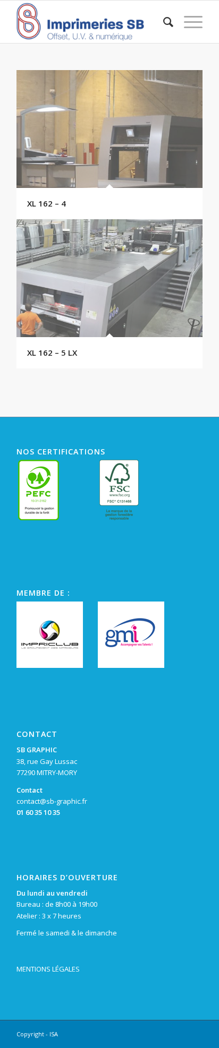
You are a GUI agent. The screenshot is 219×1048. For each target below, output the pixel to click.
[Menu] (188, 22)
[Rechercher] (163, 22)
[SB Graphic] (90, 22)
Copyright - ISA (37, 1034)
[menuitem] (163, 22)
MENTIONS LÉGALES (48, 969)
